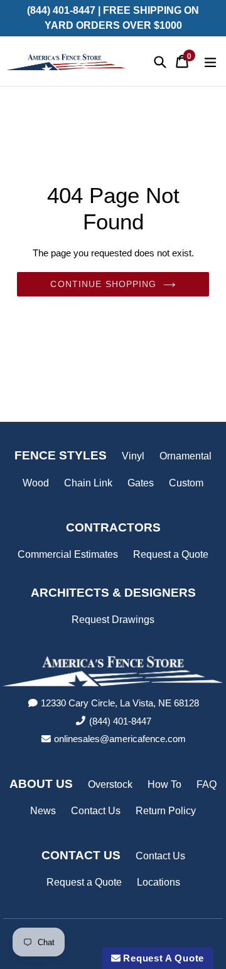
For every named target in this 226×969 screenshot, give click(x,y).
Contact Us (96, 810)
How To (164, 784)
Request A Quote (162, 958)
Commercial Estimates (68, 554)
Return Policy (166, 810)
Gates (140, 483)
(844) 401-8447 (120, 721)
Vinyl (133, 456)
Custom (186, 483)
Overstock (110, 784)
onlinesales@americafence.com (120, 738)
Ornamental (185, 456)
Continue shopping (103, 284)
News (43, 810)
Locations (158, 882)
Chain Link (88, 483)
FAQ (206, 784)
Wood (36, 483)
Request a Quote (170, 554)
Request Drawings (113, 619)
